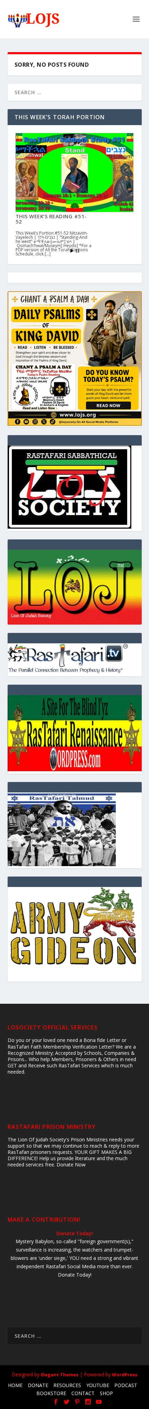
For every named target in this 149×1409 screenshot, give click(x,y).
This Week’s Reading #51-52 (51, 219)
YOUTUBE (97, 1385)
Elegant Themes (59, 1374)
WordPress (124, 1374)
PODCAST (125, 1385)
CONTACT (83, 1393)
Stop (77, 251)
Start (72, 251)
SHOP (106, 1393)
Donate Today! (74, 1233)
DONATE (38, 1385)
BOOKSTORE (51, 1393)
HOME (15, 1385)
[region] (75, 587)
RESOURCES (67, 1385)
